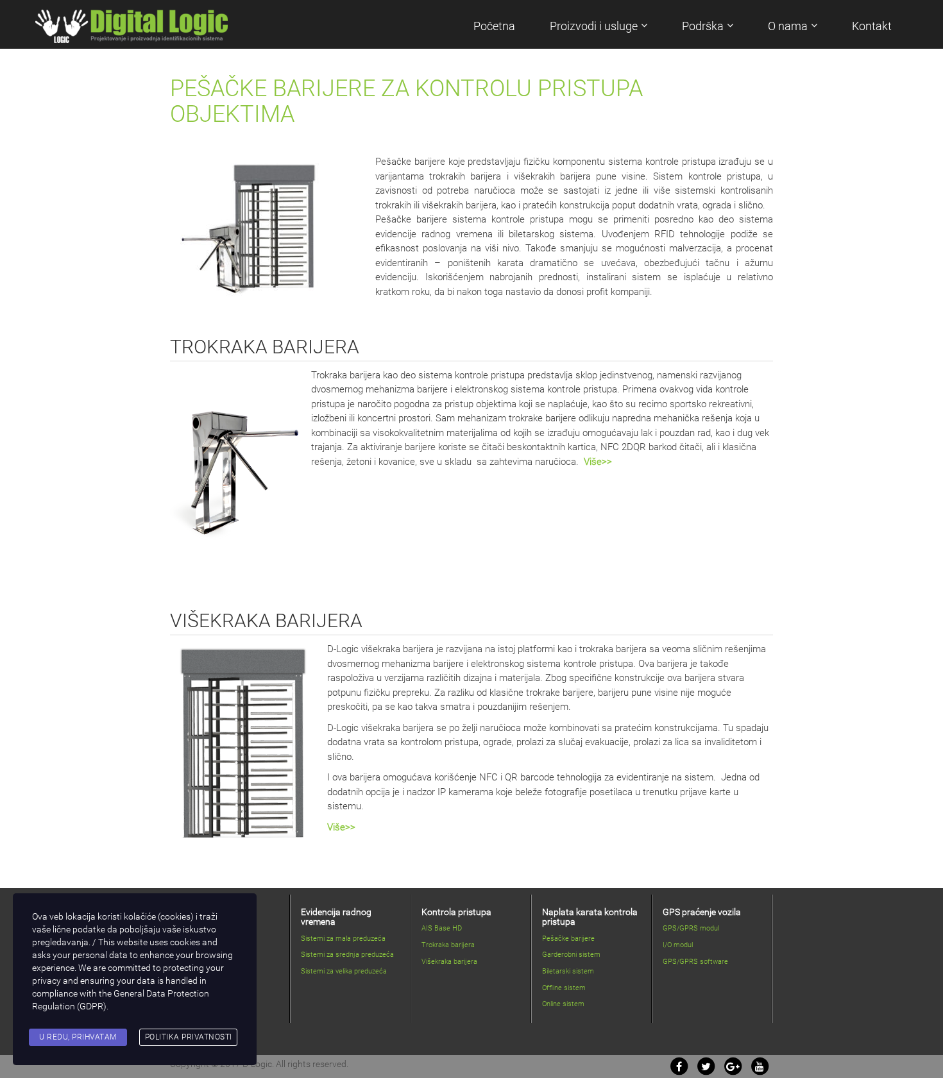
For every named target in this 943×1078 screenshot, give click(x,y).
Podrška (703, 26)
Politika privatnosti (188, 1036)
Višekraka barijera (449, 961)
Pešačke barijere (568, 938)
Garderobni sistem (571, 954)
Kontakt (872, 26)
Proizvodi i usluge (594, 26)
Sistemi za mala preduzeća (343, 938)
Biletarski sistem (568, 971)
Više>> (598, 461)
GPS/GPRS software (695, 961)
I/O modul (678, 945)
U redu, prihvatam (78, 1036)
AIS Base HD (441, 928)
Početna (494, 26)
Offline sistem (564, 988)
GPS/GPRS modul (691, 928)
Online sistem (563, 1004)
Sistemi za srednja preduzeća (347, 954)
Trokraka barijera (448, 945)
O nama (788, 26)
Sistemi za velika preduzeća (344, 971)
